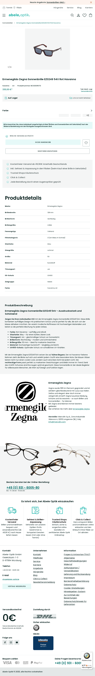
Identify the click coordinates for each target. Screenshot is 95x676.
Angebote (38, 568)
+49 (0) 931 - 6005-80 (22, 488)
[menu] (3, 15)
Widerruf (68, 564)
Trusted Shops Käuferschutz (24, 173)
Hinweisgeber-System (74, 591)
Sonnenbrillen (7, 23)
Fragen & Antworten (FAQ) (77, 554)
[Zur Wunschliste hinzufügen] (86, 142)
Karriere (89, 7)
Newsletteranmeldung (44, 582)
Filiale (19, 7)
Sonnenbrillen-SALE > (56, 2)
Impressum (69, 577)
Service (70, 7)
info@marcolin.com (57, 422)
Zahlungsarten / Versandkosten (71, 569)
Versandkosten (87, 91)
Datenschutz (70, 584)
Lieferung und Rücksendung (77, 574)
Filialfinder (38, 558)
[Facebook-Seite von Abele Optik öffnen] (4, 642)
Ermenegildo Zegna (81, 409)
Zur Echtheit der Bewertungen (71, 596)
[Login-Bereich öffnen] (78, 15)
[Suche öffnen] (72, 15)
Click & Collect (40, 578)
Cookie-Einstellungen (74, 588)
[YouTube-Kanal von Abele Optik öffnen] (16, 642)
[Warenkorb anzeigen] (90, 15)
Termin (9, 7)
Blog (79, 7)
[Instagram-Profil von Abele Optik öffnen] (10, 642)
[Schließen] (91, 2)
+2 (87, 115)
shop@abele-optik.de (10, 579)
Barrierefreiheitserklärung (76, 581)
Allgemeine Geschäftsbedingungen (75, 559)
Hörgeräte (58, 7)
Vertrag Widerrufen (17, 586)
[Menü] (91, 652)
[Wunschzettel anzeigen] (85, 15)
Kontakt (37, 554)
